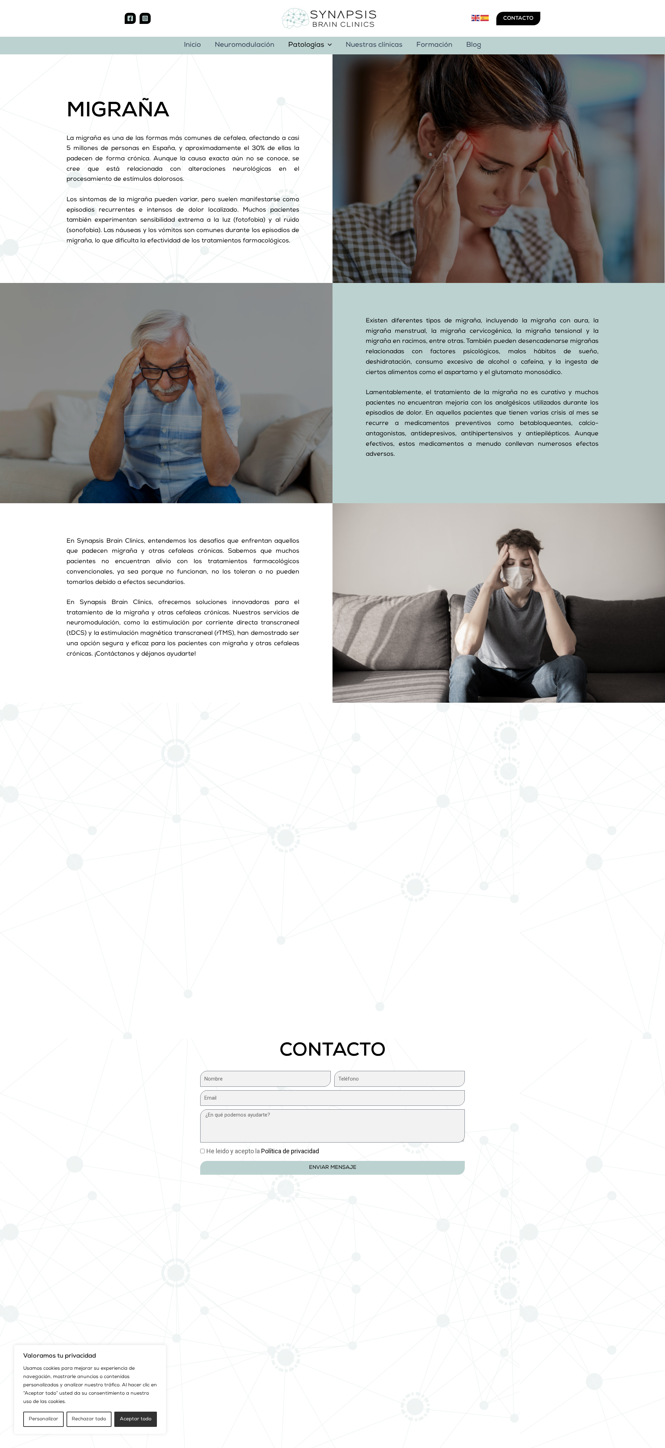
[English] (475, 18)
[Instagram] (145, 18)
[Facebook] (130, 18)
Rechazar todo (89, 1419)
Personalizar (43, 1419)
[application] (328, 45)
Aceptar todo (135, 1419)
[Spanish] (484, 18)
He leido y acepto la (262, 1151)
